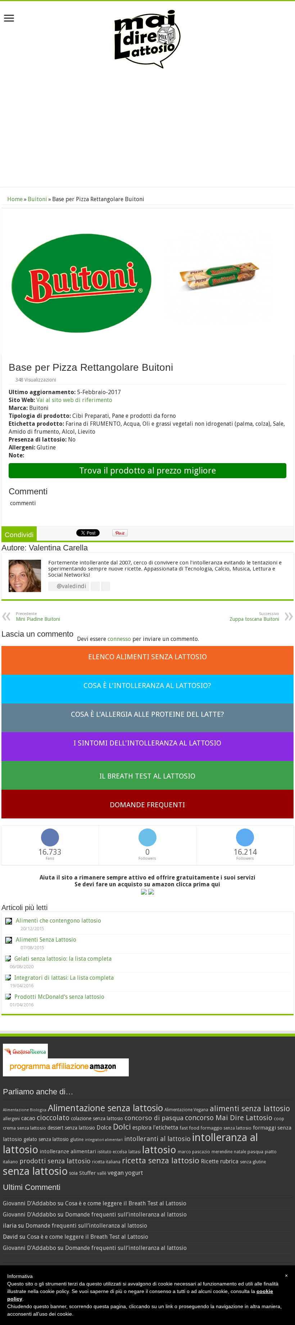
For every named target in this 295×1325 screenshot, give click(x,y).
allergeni (11, 1118)
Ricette (210, 1161)
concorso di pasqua (153, 1118)
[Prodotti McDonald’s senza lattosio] (8, 996)
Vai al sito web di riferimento (74, 400)
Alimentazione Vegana (186, 1109)
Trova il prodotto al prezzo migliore (147, 471)
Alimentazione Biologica (24, 1110)
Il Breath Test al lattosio (147, 776)
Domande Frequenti (147, 804)
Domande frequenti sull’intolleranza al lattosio (126, 1214)
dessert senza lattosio (71, 1128)
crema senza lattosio (24, 1128)
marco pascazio (194, 1151)
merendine (222, 1151)
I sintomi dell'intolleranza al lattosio (147, 743)
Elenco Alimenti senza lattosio (147, 656)
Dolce (104, 1127)
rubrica (229, 1161)
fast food (189, 1128)
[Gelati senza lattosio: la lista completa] (8, 958)
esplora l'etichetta (155, 1127)
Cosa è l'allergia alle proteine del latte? (147, 714)
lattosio (159, 1150)
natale (240, 1151)
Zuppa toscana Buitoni (254, 616)
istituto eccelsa (112, 1151)
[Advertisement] (147, 129)
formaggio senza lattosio (226, 1128)
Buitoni (37, 199)
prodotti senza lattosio (55, 1161)
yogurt (134, 1172)
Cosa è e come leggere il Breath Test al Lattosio (125, 1203)
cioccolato (53, 1117)
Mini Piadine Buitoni (38, 616)
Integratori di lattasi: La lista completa (64, 977)
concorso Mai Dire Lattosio (228, 1117)
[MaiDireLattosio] (147, 38)
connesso (119, 639)
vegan (116, 1172)
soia (73, 1173)
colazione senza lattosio (97, 1118)
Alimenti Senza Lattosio (46, 939)
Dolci (122, 1126)
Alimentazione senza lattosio (105, 1108)
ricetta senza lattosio (160, 1160)
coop (279, 1118)
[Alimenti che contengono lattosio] (8, 921)
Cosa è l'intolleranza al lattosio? (147, 685)
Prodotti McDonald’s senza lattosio (59, 996)
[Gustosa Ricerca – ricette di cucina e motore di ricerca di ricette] (25, 1050)
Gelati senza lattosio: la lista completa (63, 958)
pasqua (255, 1151)
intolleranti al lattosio (157, 1138)
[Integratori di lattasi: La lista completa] (8, 977)
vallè (101, 1173)
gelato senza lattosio (46, 1139)
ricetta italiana (106, 1161)
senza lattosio (35, 1171)
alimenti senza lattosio (250, 1108)
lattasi (134, 1151)
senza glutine (253, 1161)
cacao (28, 1118)
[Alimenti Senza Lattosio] (8, 940)
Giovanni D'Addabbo (29, 1203)
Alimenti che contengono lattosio (58, 920)
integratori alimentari (104, 1139)
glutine (76, 1139)
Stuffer (87, 1173)
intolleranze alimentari (68, 1151)
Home (14, 199)
